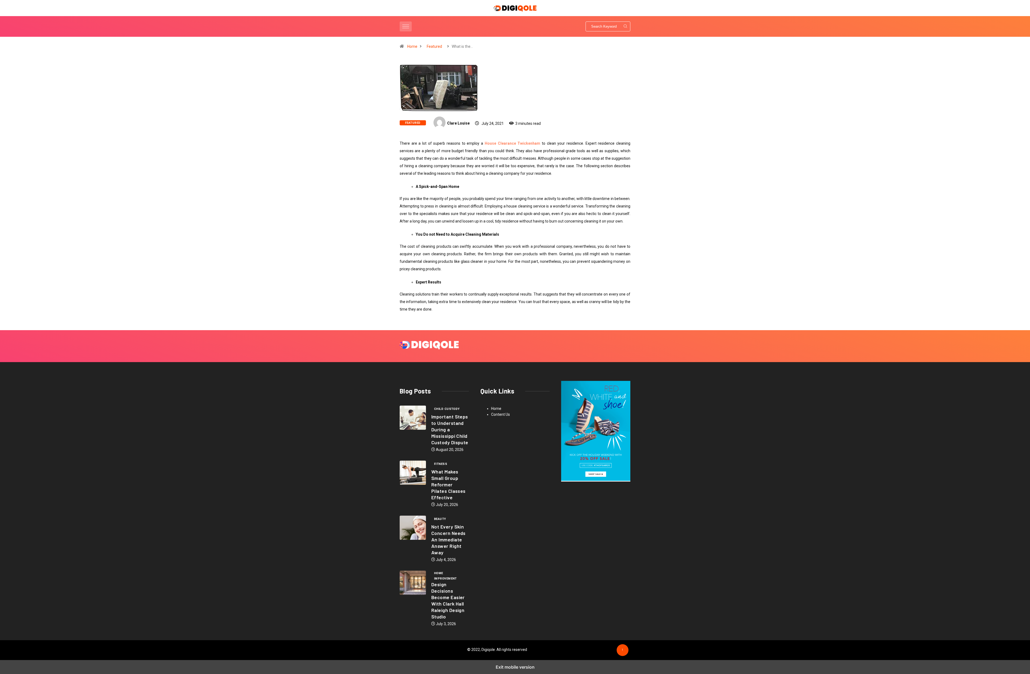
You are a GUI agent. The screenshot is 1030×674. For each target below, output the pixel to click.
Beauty (440, 519)
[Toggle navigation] (406, 26)
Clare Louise (458, 123)
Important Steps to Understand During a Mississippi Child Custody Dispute (449, 429)
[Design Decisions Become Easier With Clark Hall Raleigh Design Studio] (413, 583)
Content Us (500, 414)
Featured (434, 46)
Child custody (447, 409)
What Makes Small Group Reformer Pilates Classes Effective (448, 484)
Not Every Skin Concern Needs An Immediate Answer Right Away (448, 539)
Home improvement (445, 573)
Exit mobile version (515, 667)
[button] (406, 26)
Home (412, 46)
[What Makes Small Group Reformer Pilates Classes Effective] (413, 473)
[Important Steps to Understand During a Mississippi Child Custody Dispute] (413, 418)
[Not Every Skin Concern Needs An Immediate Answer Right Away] (413, 528)
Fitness (440, 464)
